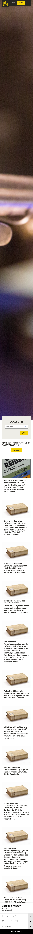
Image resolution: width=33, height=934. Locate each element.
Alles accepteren (16, 931)
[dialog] (16, 918)
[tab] (30, 916)
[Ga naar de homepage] (5, 3)
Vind (24, 433)
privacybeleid (8, 910)
